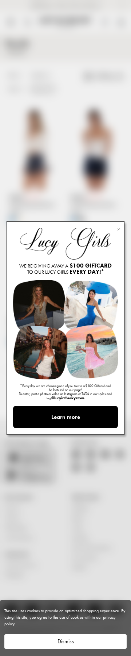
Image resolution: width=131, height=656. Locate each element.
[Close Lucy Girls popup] (118, 228)
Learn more (65, 417)
